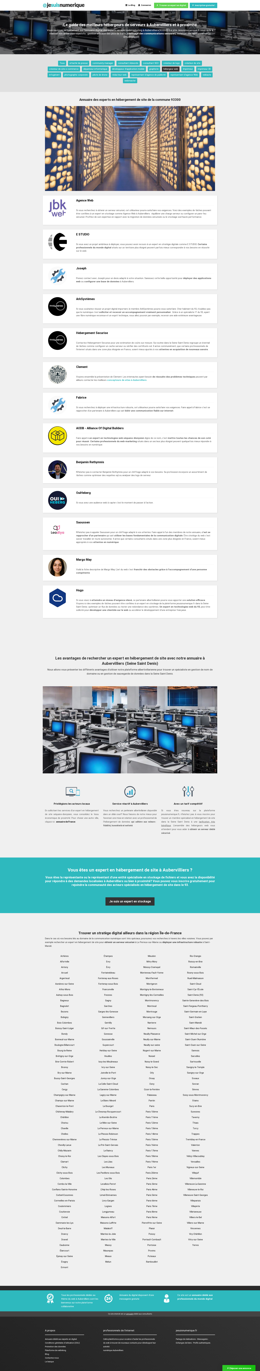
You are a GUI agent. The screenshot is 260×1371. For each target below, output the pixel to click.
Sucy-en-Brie (195, 1106)
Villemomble (195, 1178)
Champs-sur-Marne (64, 1100)
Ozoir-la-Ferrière (152, 1089)
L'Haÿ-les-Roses (108, 1189)
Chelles (64, 1134)
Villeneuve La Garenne (195, 1184)
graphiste (154, 69)
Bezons (64, 1011)
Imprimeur (188, 69)
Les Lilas (108, 1162)
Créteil (64, 1217)
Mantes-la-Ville (108, 1239)
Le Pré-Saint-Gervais (108, 1145)
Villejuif (195, 1173)
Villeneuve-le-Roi (195, 1189)
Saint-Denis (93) (195, 995)
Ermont (64, 1267)
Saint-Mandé (195, 1023)
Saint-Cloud (195, 984)
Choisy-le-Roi (64, 1156)
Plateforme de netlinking (55, 1350)
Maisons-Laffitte (108, 1223)
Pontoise (151, 1245)
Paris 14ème (152, 1134)
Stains (195, 1100)
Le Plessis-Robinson (108, 1134)
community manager (103, 63)
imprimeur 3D (204, 69)
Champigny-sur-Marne (64, 1095)
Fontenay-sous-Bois (108, 984)
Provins (151, 1250)
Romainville (195, 967)
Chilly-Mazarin (64, 1150)
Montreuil (151, 1006)
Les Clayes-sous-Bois (108, 1156)
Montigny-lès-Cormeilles (152, 995)
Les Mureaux (108, 1167)
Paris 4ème (151, 1189)
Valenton (195, 1145)
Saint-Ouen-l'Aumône (195, 1039)
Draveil (64, 1239)
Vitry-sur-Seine (195, 1239)
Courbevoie (64, 1212)
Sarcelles (195, 1056)
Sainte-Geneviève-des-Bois (195, 1000)
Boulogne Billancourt (64, 1045)
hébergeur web (170, 69)
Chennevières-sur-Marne (65, 1139)
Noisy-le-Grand (152, 1061)
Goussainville (108, 1039)
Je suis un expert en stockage (130, 901)
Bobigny (64, 1017)
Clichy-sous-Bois (64, 1173)
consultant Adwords (128, 63)
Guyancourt (108, 1045)
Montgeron (152, 984)
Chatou (64, 1123)
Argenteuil (65, 978)
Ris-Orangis (195, 956)
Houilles (108, 1056)
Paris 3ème (151, 1184)
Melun (108, 1262)
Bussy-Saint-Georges (64, 1078)
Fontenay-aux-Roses (108, 978)
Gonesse (108, 1034)
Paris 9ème (151, 1217)
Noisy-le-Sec (152, 1067)
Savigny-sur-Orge (195, 1073)
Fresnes (108, 995)
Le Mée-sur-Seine (108, 1123)
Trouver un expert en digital (172, 5)
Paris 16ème (152, 1145)
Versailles (195, 1162)
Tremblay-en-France (195, 1139)
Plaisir (152, 1228)
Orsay (152, 1078)
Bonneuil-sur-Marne (64, 1039)
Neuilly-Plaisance (152, 1034)
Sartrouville (195, 1061)
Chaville (64, 1128)
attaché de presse (79, 63)
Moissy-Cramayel (151, 967)
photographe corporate (76, 74)
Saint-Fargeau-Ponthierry (195, 1006)
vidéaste (207, 74)
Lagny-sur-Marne (108, 1095)
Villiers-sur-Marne (195, 1223)
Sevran (195, 1084)
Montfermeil (152, 978)
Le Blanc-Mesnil (108, 1100)
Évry (108, 967)
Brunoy (64, 1067)
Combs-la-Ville (65, 1184)
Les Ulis (108, 1178)
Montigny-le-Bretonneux (152, 989)
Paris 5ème (151, 1195)
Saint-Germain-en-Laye (195, 1011)
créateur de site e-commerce (64, 69)
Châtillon (64, 1117)
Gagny (108, 1000)
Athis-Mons (64, 989)
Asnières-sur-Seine (64, 984)
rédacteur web (119, 74)
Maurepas (108, 1250)
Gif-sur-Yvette (108, 1028)
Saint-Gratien (195, 1017)
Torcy (195, 1128)
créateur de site (192, 63)
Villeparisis (195, 1200)
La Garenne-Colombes (108, 1089)
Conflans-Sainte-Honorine (64, 1189)
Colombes (65, 1178)
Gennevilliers (108, 1017)
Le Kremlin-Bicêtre (108, 1117)
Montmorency (152, 1000)
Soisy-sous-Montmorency (195, 1095)
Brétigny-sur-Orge (64, 1056)
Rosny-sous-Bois (195, 973)
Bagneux (64, 1000)
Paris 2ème (151, 1178)
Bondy (65, 1034)
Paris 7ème (151, 1206)
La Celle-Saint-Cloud (108, 1084)
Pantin (152, 1100)
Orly (152, 1073)
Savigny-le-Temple (195, 1067)
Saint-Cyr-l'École (195, 989)
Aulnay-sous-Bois (64, 995)
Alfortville (64, 961)
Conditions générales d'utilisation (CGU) (62, 1343)
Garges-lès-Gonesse (108, 1011)
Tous (62, 63)
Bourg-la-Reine (64, 1050)
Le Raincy (108, 1150)
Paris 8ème (151, 1212)
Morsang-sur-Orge (152, 1017)
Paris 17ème (152, 1150)
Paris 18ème (152, 1156)
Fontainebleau (108, 973)
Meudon (152, 956)
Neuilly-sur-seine (152, 1045)
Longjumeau (108, 1212)
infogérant (54, 74)
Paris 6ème (151, 1200)
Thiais (195, 1123)
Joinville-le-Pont (108, 1073)
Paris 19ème (152, 1162)
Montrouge (152, 1011)
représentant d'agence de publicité (148, 74)
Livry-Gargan (108, 1200)
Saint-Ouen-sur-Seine (195, 1045)
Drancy (64, 1234)
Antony (64, 967)
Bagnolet (64, 1006)
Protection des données (55, 1346)
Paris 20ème (152, 1173)
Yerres (195, 1245)
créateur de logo (171, 63)
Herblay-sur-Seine (108, 1050)
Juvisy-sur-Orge (108, 1078)
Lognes (108, 1206)
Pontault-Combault (151, 1239)
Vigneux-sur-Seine (195, 1167)
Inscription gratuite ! (204, 5)
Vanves (195, 1150)
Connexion (145, 5)
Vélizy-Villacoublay (195, 1156)
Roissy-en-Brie (195, 961)
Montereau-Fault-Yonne (151, 973)
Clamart (64, 1162)
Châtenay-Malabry (64, 1112)
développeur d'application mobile (128, 69)
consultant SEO (151, 63)
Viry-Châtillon (195, 1234)
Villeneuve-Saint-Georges (195, 1195)
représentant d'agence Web (184, 74)
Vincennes (195, 1228)
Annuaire (49, 1339)
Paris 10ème (152, 1112)
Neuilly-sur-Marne (151, 1039)
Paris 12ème (152, 1123)
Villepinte (195, 1206)
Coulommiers (64, 1206)
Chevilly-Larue (64, 1145)
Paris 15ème (152, 1139)
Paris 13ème (152, 1128)
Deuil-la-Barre (64, 1228)
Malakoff (108, 1228)
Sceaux (195, 1078)
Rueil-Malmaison (195, 978)
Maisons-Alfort (108, 1217)
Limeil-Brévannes (108, 1195)
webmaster (130, 80)
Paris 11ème (152, 1117)
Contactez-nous (52, 1358)
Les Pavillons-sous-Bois (108, 1173)
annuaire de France (65, 822)
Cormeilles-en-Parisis (64, 1200)
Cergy (64, 1089)
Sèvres (195, 1089)
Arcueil (64, 973)
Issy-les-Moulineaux (108, 1061)
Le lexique (49, 1361)
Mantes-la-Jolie (108, 1234)
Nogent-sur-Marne (152, 1050)
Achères (64, 956)
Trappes (195, 1134)
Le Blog (131, 5)
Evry (108, 961)
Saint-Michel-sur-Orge (195, 1034)
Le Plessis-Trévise (108, 1139)
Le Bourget (108, 1106)
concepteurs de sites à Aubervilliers (127, 380)
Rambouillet (152, 1262)
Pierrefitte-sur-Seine (152, 1223)
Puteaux (152, 1256)
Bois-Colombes (64, 1023)
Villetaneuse (195, 1212)
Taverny (195, 1117)
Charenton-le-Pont (65, 1106)
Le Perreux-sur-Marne (108, 1128)
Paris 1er (152, 1167)
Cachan (64, 1084)
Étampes (108, 956)
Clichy (64, 1167)
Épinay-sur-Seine (64, 1256)
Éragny (64, 1262)
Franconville (108, 989)
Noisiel (152, 1056)
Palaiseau (152, 1095)
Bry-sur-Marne (65, 1073)
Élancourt (64, 1250)
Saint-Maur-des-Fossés (195, 1028)
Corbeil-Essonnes (64, 1195)
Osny (151, 1084)
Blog (47, 1354)
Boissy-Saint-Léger (64, 1028)
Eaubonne (64, 1245)
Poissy (152, 1234)
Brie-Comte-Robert (64, 1061)
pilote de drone (100, 74)
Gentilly (108, 1023)
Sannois (195, 1050)
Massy (108, 1245)
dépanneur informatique (95, 69)
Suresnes (195, 1112)
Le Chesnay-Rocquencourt (108, 1112)
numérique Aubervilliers (113, 1350)
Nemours (151, 1028)
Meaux (108, 1256)
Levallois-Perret (108, 1184)
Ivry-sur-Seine (108, 1067)
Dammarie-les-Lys (64, 1223)
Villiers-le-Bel (195, 1217)
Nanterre (152, 1023)
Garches (108, 1006)
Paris (151, 1106)
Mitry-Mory (152, 961)
